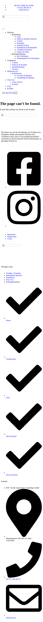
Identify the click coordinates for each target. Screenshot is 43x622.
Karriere (15, 84)
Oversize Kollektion (24, 76)
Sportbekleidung (18, 67)
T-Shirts (20, 41)
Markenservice (12, 71)
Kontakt (10, 89)
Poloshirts (20, 43)
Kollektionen (17, 73)
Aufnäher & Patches (24, 50)
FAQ (9, 86)
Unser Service (17, 82)
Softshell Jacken (23, 45)
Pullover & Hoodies (19, 65)
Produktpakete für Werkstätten (28, 58)
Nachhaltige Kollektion (25, 78)
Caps (19, 37)
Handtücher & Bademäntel (27, 48)
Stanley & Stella (23, 52)
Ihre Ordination (22, 56)
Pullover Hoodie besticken (27, 39)
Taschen (15, 69)
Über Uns (11, 80)
